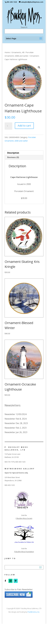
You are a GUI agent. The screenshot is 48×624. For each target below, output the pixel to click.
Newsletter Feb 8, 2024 (15, 418)
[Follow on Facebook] (5, 581)
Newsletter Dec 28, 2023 (16, 423)
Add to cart (24, 125)
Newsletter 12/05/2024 (15, 414)
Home (7, 52)
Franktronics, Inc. (34, 612)
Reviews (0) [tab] (13, 157)
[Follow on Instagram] (10, 581)
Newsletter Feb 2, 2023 (15, 427)
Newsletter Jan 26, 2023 (16, 432)
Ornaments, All (18, 52)
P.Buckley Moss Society (24, 518)
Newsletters (12, 405)
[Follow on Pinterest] (16, 581)
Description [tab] (13, 152)
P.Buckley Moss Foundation (24, 552)
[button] (39, 67)
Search (24, 27)
